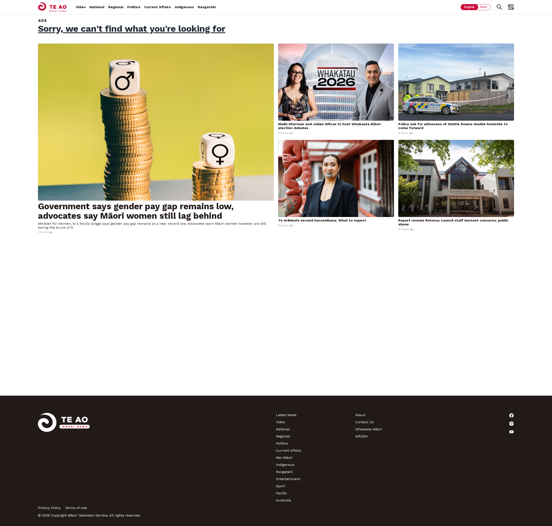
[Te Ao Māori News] (64, 457)
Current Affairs (157, 7)
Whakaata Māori (368, 429)
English (469, 7)
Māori (483, 7)
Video (81, 7)
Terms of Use (76, 508)
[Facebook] (474, 415)
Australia (283, 500)
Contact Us (364, 422)
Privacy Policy (49, 508)
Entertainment (288, 479)
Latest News (286, 415)
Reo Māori (284, 458)
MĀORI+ (361, 436)
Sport (280, 486)
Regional (115, 7)
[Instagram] (474, 423)
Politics (133, 7)
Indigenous (184, 7)
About (360, 415)
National (96, 7)
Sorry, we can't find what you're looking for (131, 28)
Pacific (281, 493)
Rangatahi (207, 7)
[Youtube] (474, 431)
